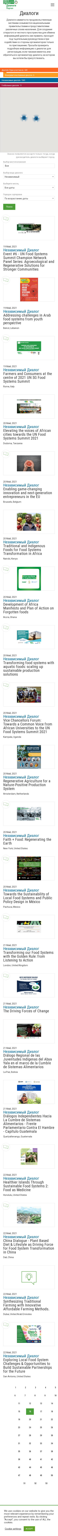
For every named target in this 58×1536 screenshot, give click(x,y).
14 (52, 1403)
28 (30, 1435)
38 (52, 1451)
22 (52, 1419)
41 (41, 1459)
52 (35, 1483)
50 (52, 1475)
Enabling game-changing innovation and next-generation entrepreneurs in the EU (27, 493)
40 (30, 1459)
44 (30, 1467)
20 (30, 1419)
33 (41, 1443)
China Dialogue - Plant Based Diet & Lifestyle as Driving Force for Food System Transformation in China (28, 1246)
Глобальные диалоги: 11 (12, 85)
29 (41, 1435)
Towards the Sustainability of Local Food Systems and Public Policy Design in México (27, 898)
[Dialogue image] (29, 228)
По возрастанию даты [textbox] (16, 198)
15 (19, 1411)
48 (30, 1475)
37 (41, 1451)
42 (52, 1459)
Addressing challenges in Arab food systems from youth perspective (27, 319)
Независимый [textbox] (12, 177)
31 (19, 1443)
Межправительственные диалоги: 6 (19, 75)
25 (41, 1427)
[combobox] (29, 166)
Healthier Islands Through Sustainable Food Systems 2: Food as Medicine (25, 1186)
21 (41, 1419)
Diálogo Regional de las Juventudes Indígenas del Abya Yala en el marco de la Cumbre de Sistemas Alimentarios (27, 1061)
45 (41, 1467)
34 (52, 1443)
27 (19, 1435)
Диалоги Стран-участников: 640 (14, 70)
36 (30, 1451)
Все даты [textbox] (10, 187)
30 (52, 1435)
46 (52, 1467)
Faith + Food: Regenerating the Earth (27, 841)
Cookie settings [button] (13, 1528)
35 (19, 1451)
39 (19, 1459)
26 (52, 1427)
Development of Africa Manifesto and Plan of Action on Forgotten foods (28, 608)
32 (30, 1443)
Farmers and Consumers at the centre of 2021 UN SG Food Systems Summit (27, 378)
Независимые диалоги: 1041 (13, 80)
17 (41, 1411)
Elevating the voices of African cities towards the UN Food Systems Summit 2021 (27, 434)
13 (41, 1403)
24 (30, 1427)
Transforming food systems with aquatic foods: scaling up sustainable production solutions (28, 669)
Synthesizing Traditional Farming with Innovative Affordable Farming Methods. (26, 1305)
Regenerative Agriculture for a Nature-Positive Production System (26, 785)
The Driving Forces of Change (26, 1011)
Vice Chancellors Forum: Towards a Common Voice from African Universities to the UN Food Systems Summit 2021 (27, 726)
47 (19, 1475)
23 (19, 1427)
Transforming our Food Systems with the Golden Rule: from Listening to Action (28, 956)
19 (19, 1419)
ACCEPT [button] (29, 1529)
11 (19, 1403)
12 (30, 1403)
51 (24, 1483)
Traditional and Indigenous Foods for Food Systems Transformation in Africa (24, 550)
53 (46, 1483)
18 (52, 1411)
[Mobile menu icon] (52, 5)
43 (19, 1467)
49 (41, 1475)
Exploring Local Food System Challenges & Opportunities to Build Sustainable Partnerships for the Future (27, 1366)
